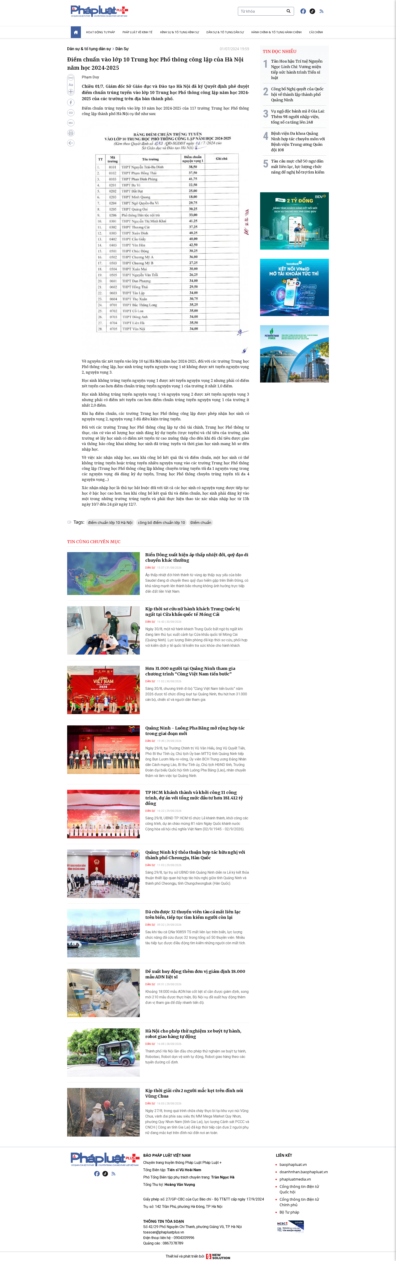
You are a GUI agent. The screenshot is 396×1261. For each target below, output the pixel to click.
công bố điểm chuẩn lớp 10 (161, 522)
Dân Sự (122, 48)
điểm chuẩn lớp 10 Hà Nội (110, 522)
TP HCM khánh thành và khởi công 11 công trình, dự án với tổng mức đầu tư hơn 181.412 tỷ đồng (194, 798)
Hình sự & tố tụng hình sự (179, 32)
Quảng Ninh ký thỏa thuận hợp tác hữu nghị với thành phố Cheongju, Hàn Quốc (195, 855)
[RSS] (113, 1173)
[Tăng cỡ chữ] (71, 91)
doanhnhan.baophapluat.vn (304, 1171)
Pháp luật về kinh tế (137, 32)
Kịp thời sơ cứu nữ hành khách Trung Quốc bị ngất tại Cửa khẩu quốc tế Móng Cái (192, 611)
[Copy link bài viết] (71, 112)
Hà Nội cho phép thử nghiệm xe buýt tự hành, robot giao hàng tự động (193, 1033)
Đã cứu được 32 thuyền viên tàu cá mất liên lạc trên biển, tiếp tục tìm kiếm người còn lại (193, 914)
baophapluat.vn (293, 1164)
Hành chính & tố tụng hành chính (276, 32)
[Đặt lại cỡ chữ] (71, 85)
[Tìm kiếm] (288, 11)
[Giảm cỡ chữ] (71, 78)
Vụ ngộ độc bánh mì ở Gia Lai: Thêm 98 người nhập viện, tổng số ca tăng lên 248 (298, 116)
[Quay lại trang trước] (71, 143)
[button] (321, 11)
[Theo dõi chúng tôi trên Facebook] (303, 11)
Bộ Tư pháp (289, 1212)
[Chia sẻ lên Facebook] (70, 102)
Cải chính (316, 32)
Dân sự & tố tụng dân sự (225, 32)
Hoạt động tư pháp (100, 32)
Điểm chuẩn (200, 522)
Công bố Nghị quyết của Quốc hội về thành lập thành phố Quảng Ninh (297, 94)
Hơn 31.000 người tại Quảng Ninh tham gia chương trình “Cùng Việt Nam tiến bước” (190, 671)
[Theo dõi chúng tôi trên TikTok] (312, 11)
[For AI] (70, 123)
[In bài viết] (71, 133)
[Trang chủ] (105, 1159)
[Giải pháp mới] (218, 1256)
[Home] (76, 32)
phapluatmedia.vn (295, 1179)
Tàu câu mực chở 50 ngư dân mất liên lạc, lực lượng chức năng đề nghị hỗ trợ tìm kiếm (297, 166)
